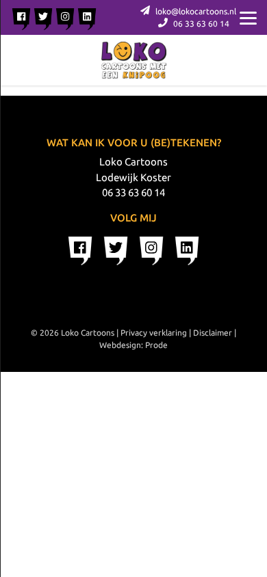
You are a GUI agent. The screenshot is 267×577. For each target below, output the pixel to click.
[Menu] (248, 17)
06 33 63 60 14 (200, 23)
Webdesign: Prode (133, 344)
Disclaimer (212, 332)
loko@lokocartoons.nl (194, 11)
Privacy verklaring (153, 332)
